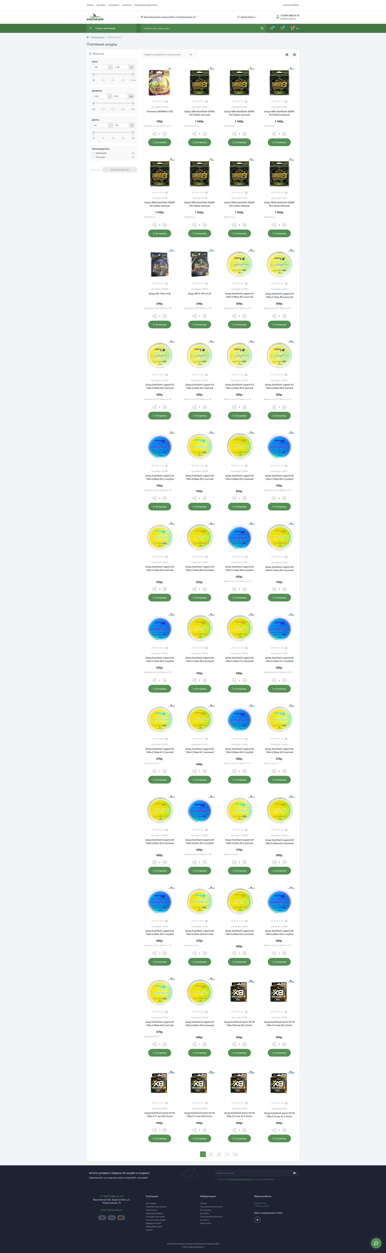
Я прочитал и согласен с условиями (246, 1179)
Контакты (126, 5)
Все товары (151, 1203)
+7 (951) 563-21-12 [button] (111, 1196)
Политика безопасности (240, 1179)
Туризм (149, 1229)
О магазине (113, 5)
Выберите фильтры (120, 169)
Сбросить (96, 169)
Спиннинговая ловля (155, 1220)
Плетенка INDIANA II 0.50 (160, 111)
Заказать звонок (288, 18)
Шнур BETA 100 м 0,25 (199, 293)
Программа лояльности (146, 5)
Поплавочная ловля (155, 1216)
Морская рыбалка (154, 1213)
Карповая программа (156, 1206)
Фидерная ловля (97, 37)
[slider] (93, 74)
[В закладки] (178, 63)
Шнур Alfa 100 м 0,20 (160, 293)
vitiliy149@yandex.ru (112, 1209)
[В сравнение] (174, 63)
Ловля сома (151, 1210)
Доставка (101, 5)
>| (235, 1154)
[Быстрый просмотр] (169, 63)
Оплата (90, 5)
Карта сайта (205, 1223)
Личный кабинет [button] (291, 5)
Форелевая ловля (154, 1226)
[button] (169, 17)
